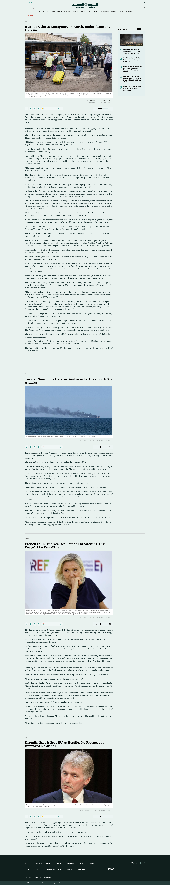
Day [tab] (139, 29)
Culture (90, 11)
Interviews (67, 11)
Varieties (75, 11)
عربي (26, 3)
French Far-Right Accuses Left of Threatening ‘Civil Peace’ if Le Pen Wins (57, 15)
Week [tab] (142, 29)
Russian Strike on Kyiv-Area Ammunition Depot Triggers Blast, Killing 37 (132, 51)
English (31, 3)
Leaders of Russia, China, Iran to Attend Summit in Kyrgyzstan (132, 88)
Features (120, 11)
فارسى (45, 3)
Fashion (113, 11)
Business (82, 11)
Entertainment (104, 11)
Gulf (39, 11)
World (53, 11)
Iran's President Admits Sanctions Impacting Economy (131, 59)
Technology (129, 11)
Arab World (45, 11)
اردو (41, 3)
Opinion (59, 11)
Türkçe (36, 3)
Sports (96, 11)
